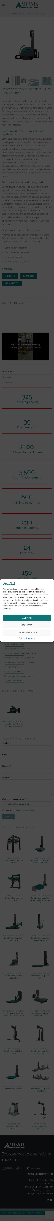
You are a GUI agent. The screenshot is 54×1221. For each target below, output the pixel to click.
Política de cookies (27, 638)
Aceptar (27, 618)
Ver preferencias (27, 632)
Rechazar (27, 625)
